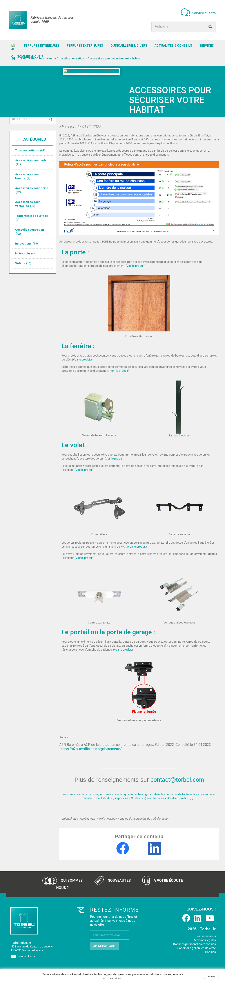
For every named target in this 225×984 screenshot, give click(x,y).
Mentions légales (205, 940)
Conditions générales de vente (196, 948)
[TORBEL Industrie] (41, 20)
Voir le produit (135, 265)
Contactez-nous (206, 936)
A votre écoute (168, 880)
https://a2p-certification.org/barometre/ (91, 749)
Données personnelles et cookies (194, 944)
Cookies (210, 952)
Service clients (204, 13)
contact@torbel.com (177, 779)
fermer (211, 976)
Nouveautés (119, 880)
